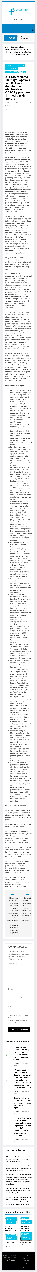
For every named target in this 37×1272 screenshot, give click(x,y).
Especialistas (11, 69)
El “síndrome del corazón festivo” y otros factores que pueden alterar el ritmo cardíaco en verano (18, 1168)
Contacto (26, 1264)
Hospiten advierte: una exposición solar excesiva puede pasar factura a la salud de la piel (22, 1103)
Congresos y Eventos (15, 65)
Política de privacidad (27, 1260)
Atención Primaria (9, 1219)
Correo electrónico (15, 998)
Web (9, 1007)
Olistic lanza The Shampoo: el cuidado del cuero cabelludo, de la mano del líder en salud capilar (25, 38)
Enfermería (25, 1218)
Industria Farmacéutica (15, 72)
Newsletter (27, 1267)
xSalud (9, 103)
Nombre (11, 989)
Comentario (12, 963)
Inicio (27, 1255)
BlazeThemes (10, 1260)
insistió (22, 299)
